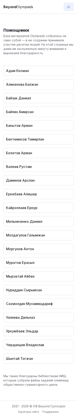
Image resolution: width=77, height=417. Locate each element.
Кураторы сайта (28, 411)
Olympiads (18, 7)
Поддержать (50, 411)
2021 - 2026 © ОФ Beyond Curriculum (38, 406)
